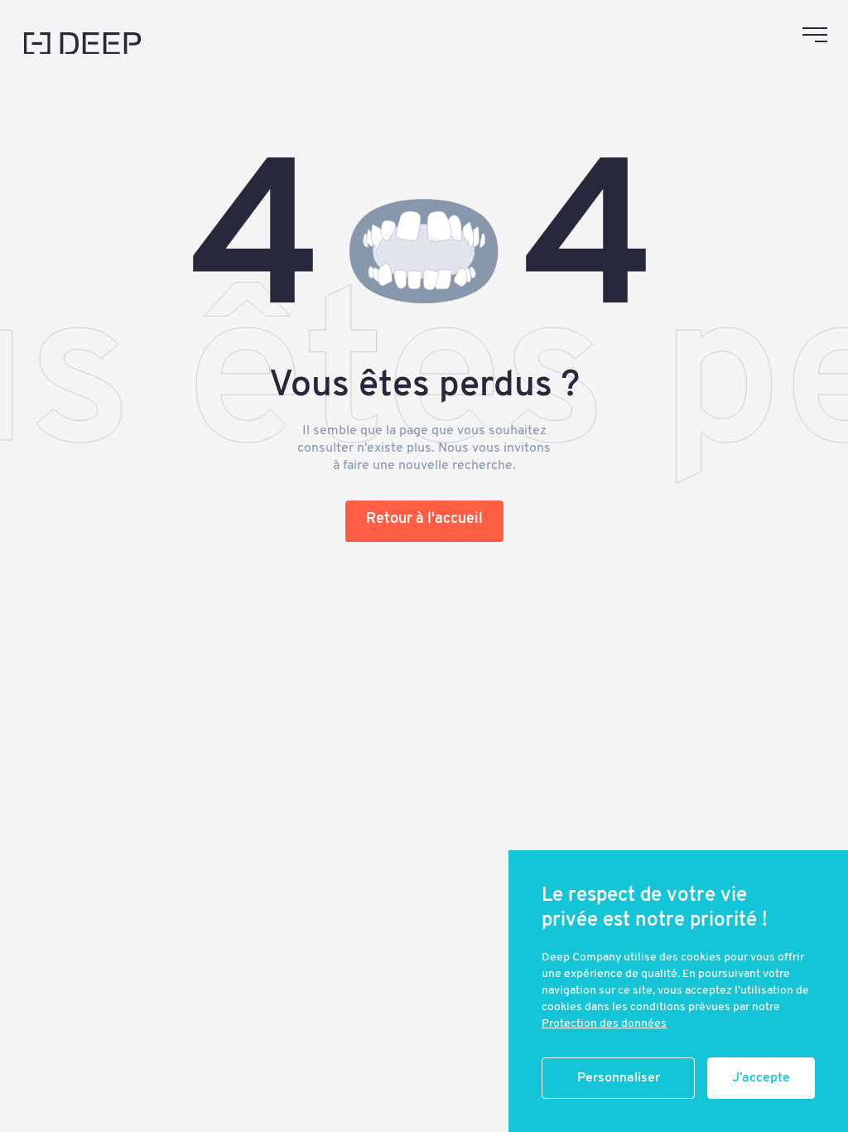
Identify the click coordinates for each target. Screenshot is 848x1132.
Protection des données (604, 1024)
